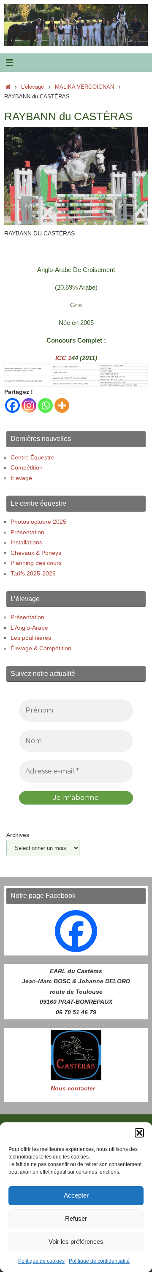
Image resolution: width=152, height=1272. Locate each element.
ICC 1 (63, 358)
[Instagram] (29, 405)
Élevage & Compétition (41, 648)
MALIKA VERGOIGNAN (84, 87)
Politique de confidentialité (99, 1261)
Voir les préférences (76, 1241)
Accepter (76, 1195)
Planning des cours (36, 562)
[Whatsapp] (45, 405)
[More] (61, 405)
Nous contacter (73, 1088)
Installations (26, 542)
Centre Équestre (32, 457)
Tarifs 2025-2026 (33, 573)
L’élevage (32, 87)
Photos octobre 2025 (38, 521)
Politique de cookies (41, 1261)
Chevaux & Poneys (36, 552)
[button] (139, 1133)
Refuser (76, 1218)
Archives (17, 834)
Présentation (27, 532)
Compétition (27, 467)
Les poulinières (31, 637)
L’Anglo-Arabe (29, 627)
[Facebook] (12, 405)
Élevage (21, 478)
